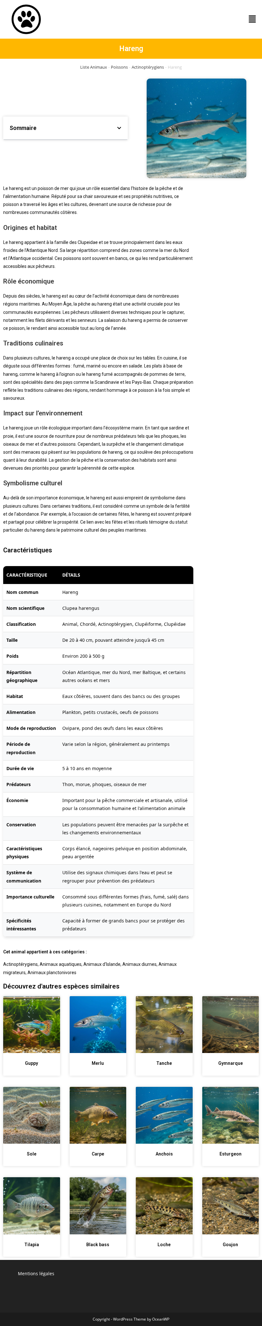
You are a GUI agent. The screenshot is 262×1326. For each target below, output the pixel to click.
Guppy (31, 1063)
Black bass (97, 1244)
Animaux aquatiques (60, 964)
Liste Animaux (93, 67)
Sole (31, 1153)
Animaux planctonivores (51, 972)
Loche (164, 1244)
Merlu (98, 1063)
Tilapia (31, 1244)
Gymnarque (230, 1063)
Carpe (98, 1153)
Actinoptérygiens (148, 67)
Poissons (119, 67)
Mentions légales (36, 1273)
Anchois (164, 1153)
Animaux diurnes (139, 964)
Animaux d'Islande (101, 964)
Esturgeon (231, 1153)
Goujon (230, 1244)
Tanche (164, 1063)
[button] (252, 19)
